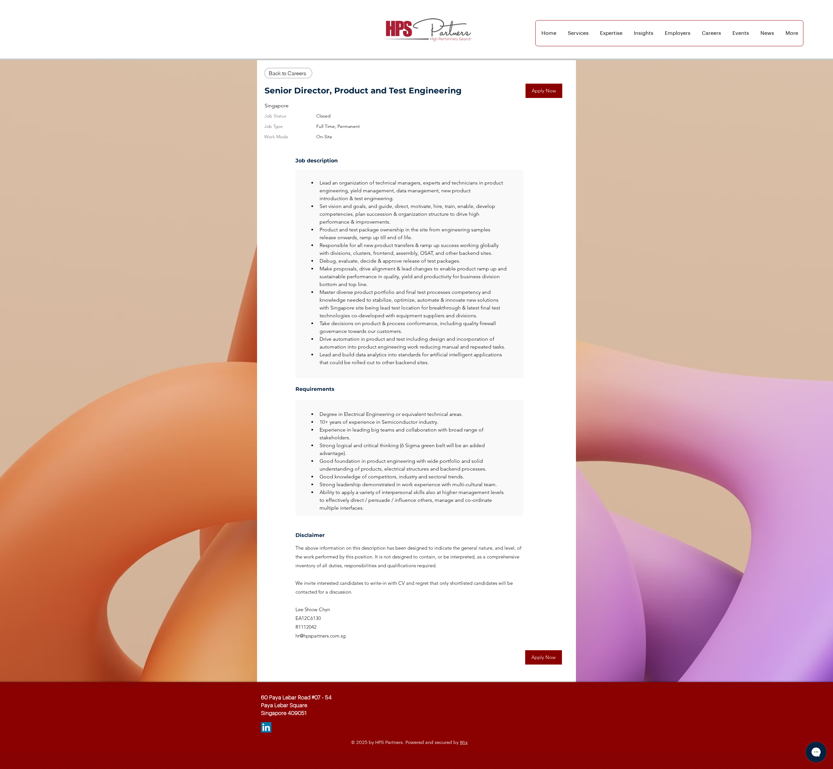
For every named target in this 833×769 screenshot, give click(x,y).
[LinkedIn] (266, 727)
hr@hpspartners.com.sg (320, 636)
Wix (464, 742)
